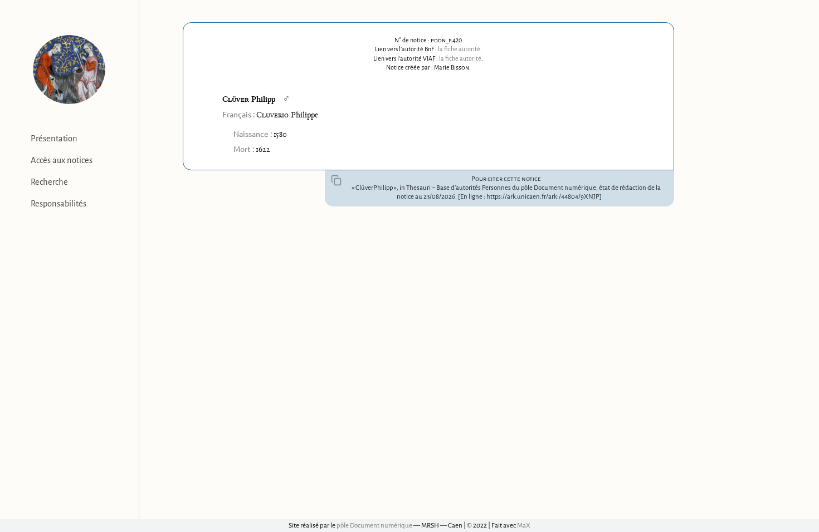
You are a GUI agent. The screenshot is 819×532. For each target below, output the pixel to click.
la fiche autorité (459, 49)
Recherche (49, 182)
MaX (523, 525)
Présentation (54, 138)
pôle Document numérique (374, 525)
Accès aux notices (61, 160)
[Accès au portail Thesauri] (69, 69)
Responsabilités (58, 203)
